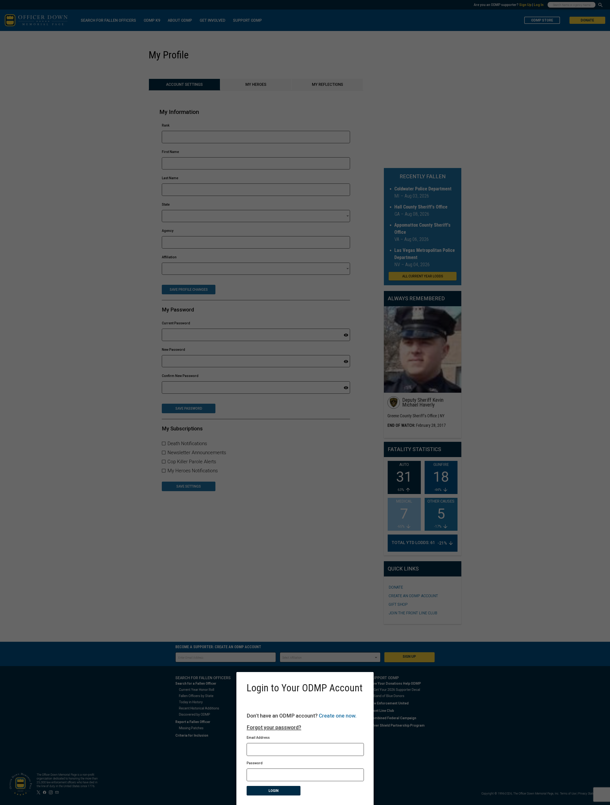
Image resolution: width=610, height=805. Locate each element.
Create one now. (337, 716)
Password (255, 763)
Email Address (258, 737)
